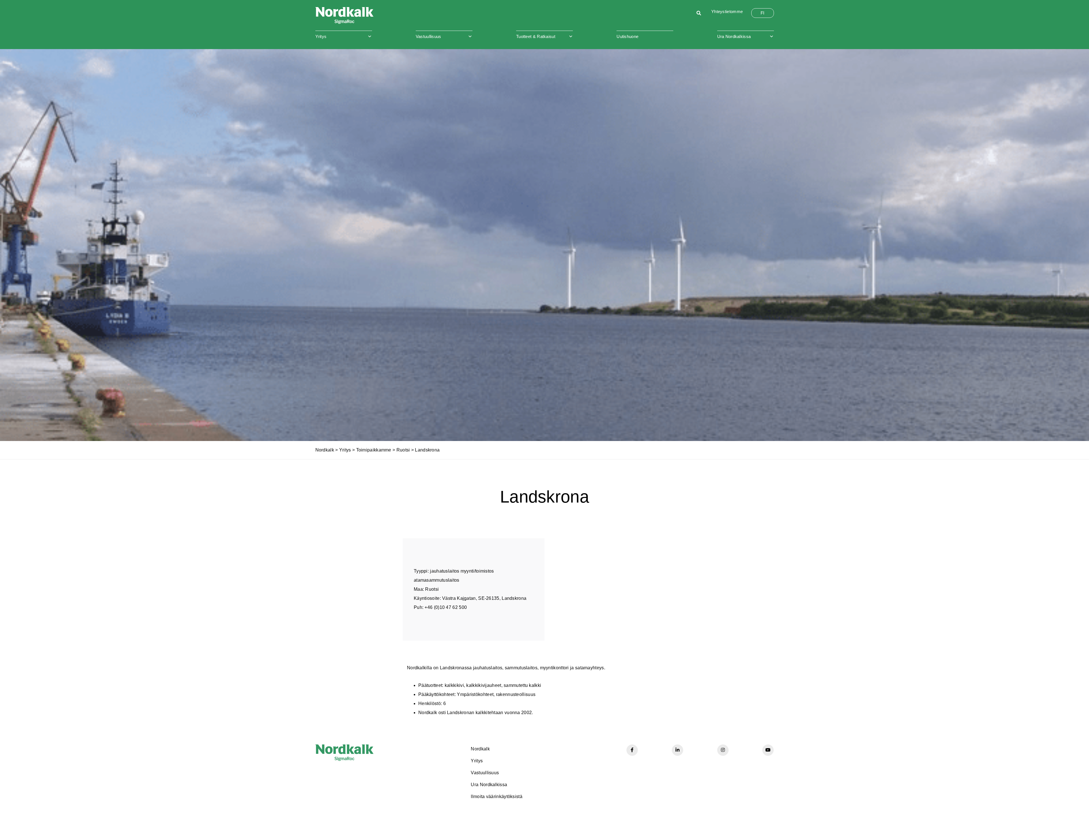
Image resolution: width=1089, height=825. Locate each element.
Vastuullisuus (428, 36)
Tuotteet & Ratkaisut (535, 36)
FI (763, 12)
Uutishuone (627, 36)
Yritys (321, 36)
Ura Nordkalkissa (734, 36)
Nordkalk (324, 450)
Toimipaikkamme (373, 450)
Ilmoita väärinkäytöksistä (496, 796)
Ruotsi (403, 450)
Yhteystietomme (727, 11)
